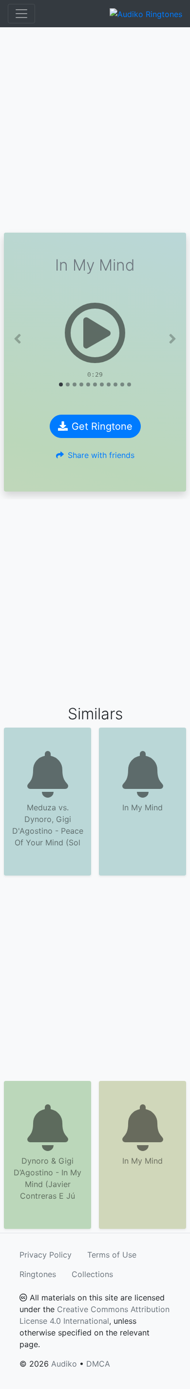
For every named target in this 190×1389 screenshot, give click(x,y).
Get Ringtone (102, 426)
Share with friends (101, 455)
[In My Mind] (95, 333)
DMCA (98, 1364)
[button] (17, 338)
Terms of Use (111, 1255)
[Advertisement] (95, 130)
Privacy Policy (45, 1255)
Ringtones (37, 1274)
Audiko (64, 1364)
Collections (92, 1274)
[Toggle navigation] (21, 13)
